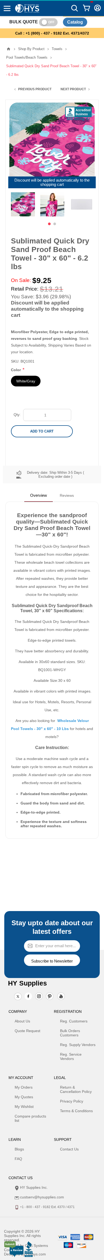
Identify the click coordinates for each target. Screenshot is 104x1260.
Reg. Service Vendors (71, 1056)
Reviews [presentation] (67, 495)
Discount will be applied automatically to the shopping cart (52, 182)
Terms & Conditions (76, 1111)
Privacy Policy (71, 1101)
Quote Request (27, 1031)
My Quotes (24, 1097)
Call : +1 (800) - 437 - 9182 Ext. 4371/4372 (52, 33)
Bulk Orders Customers (70, 1033)
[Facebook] (28, 996)
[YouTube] (61, 997)
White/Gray (25, 381)
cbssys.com (36, 1254)
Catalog (75, 22)
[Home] (8, 49)
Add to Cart (42, 431)
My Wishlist (24, 1106)
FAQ (18, 1159)
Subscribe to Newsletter (52, 961)
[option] (23, 204)
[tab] (38, 495)
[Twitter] (17, 997)
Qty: (17, 414)
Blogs (19, 1149)
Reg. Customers (73, 1021)
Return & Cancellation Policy (76, 1089)
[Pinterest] (49, 997)
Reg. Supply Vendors (77, 1045)
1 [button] (49, 224)
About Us (22, 1021)
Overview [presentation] (38, 495)
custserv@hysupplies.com (42, 1197)
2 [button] (54, 224)
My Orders (24, 1087)
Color (16, 370)
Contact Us (69, 1149)
